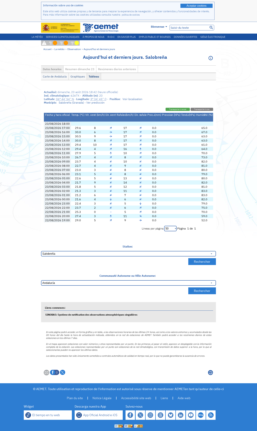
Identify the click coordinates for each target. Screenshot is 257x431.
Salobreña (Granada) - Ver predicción (82, 102)
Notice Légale (102, 398)
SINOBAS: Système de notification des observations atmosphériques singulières (91, 314)
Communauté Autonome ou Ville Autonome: (127, 275)
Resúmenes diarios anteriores (117, 69)
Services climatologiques (62, 36)
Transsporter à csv (202, 109)
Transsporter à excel (177, 109)
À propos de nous (93, 36)
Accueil (47, 49)
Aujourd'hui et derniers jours (99, 49)
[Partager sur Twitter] (62, 372)
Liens (164, 398)
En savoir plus (126, 36)
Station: (128, 246)
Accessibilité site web (136, 398)
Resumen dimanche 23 (79, 69)
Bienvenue (157, 26)
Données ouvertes (185, 36)
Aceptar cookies (196, 5)
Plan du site (75, 398)
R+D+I (111, 36)
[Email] (46, 374)
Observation (74, 49)
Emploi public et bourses (155, 36)
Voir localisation (132, 99)
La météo (37, 36)
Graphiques (77, 76)
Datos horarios (52, 69)
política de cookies (131, 14)
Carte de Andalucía (55, 76)
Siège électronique (212, 36)
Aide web (184, 398)
